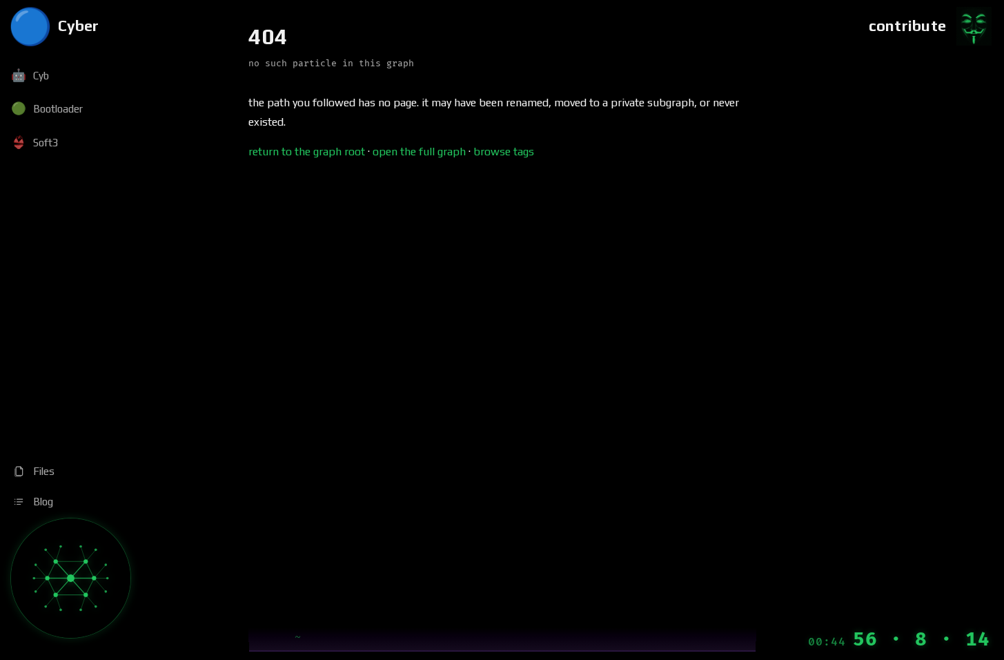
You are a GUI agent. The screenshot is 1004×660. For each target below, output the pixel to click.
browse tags (503, 151)
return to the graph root (306, 151)
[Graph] (70, 578)
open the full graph (419, 151)
